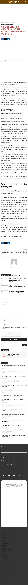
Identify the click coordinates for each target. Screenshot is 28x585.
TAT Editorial (4, 559)
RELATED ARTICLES (6, 275)
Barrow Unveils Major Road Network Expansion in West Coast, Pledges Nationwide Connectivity (13, 430)
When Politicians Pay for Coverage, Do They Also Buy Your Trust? (13, 381)
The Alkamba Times (6, 36)
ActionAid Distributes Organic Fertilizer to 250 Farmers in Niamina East (14, 372)
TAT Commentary (5, 557)
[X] (5, 39)
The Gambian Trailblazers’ (7, 572)
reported (23, 200)
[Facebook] (2, 39)
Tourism (3, 574)
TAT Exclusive (4, 561)
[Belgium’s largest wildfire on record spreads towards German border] (4, 286)
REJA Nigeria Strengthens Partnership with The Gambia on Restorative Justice (12, 400)
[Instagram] (9, 475)
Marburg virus (12, 91)
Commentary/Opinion (6, 541)
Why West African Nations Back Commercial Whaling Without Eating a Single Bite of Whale (13, 415)
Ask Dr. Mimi (4, 533)
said (12, 193)
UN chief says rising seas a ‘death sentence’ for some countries (21, 252)
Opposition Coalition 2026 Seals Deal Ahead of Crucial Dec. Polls (13, 405)
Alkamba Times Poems (6, 549)
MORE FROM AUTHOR (16, 275)
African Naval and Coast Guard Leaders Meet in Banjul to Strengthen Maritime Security (14, 436)
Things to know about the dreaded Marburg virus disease (11, 113)
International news (11, 22)
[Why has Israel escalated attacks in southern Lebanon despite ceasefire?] (4, 280)
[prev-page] (2, 297)
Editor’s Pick (4, 555)
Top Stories (4, 547)
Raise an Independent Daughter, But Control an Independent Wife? (14, 376)
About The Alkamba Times (7, 531)
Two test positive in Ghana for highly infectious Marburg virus (12, 118)
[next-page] (4, 297)
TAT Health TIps (5, 563)
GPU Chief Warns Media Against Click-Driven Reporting (12, 425)
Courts (3, 551)
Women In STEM (5, 576)
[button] (26, 2)
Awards (3, 535)
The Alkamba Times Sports (7, 569)
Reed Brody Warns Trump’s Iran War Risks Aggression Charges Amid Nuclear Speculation (13, 366)
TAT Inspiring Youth (5, 565)
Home (2, 22)
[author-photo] (14, 265)
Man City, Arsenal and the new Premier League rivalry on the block (7, 252)
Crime (3, 553)
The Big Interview (5, 570)
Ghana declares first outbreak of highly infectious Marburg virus (12, 121)
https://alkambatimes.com (14, 268)
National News (4, 545)
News (6, 22)
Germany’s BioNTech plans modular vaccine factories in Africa (12, 116)
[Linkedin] (8, 39)
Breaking (3, 537)
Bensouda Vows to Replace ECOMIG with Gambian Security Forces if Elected (14, 410)
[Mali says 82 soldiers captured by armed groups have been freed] (4, 293)
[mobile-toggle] (2, 2)
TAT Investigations (5, 567)
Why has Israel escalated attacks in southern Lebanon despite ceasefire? (17, 280)
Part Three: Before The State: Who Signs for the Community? (13, 395)
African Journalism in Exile (13, 354)
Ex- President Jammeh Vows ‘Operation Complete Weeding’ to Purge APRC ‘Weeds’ (14, 386)
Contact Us (4, 539)
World (12, 24)
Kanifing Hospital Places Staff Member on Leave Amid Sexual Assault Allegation (13, 421)
